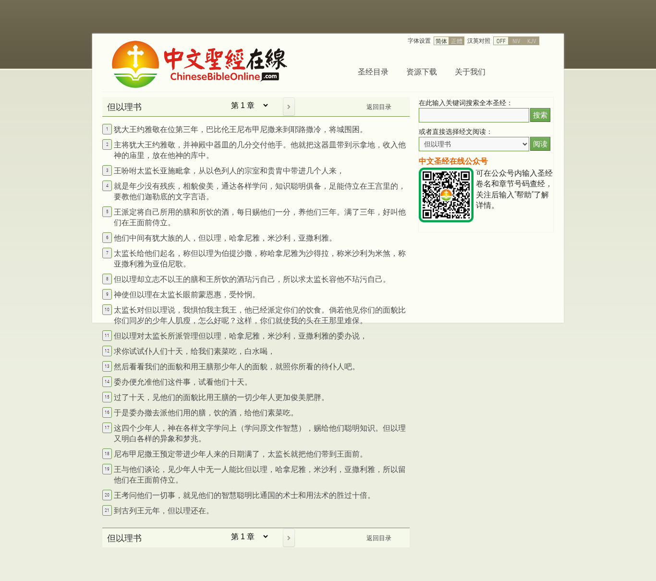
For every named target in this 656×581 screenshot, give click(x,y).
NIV (516, 41)
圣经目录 (373, 71)
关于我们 (470, 71)
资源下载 (421, 71)
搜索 (540, 115)
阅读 (540, 144)
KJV (531, 41)
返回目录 (378, 106)
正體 (456, 41)
